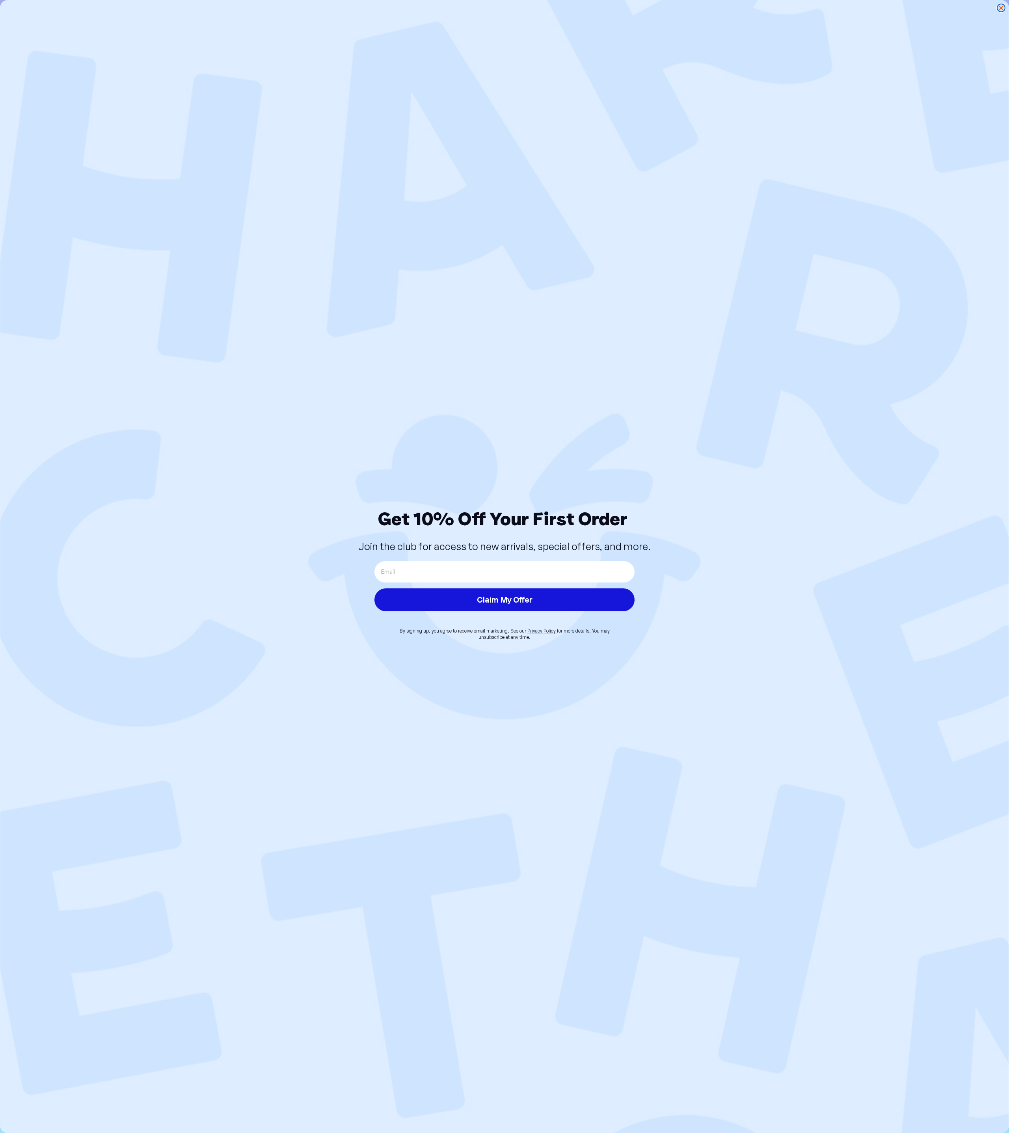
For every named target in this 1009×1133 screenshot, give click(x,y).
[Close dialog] (1001, 8)
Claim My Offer (504, 600)
